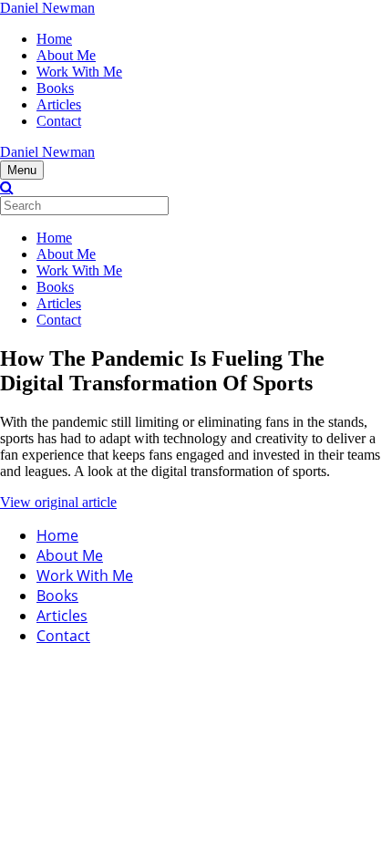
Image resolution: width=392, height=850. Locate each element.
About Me (66, 55)
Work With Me (79, 71)
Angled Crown (196, 668)
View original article (58, 502)
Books (55, 88)
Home (54, 39)
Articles (58, 104)
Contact (58, 121)
